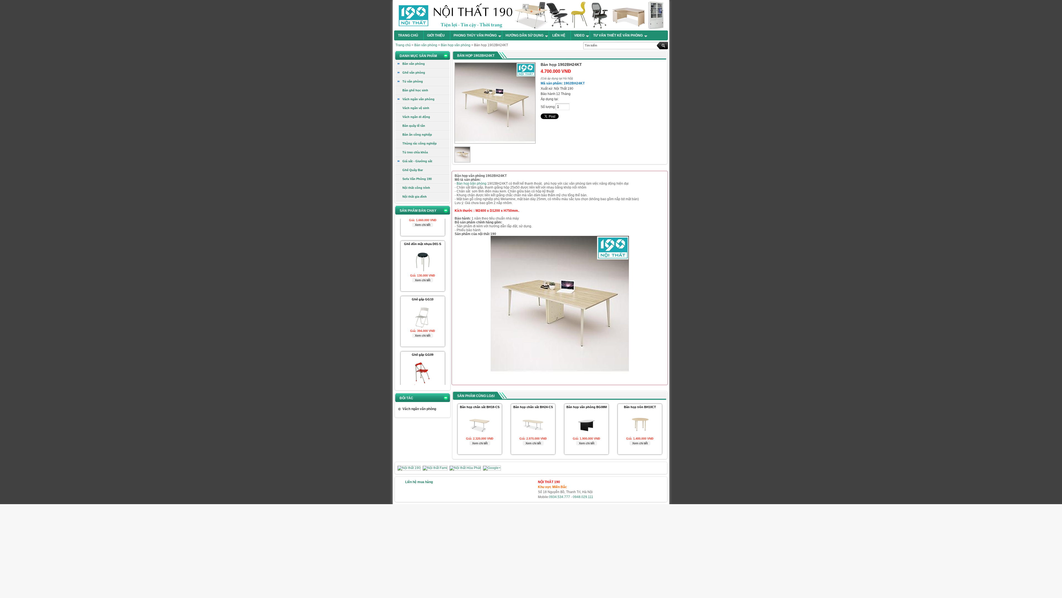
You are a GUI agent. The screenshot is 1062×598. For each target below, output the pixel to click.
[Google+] (491, 468)
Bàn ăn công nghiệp (417, 134)
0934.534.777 (559, 497)
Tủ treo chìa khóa (415, 152)
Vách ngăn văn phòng (418, 99)
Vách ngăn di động (416, 116)
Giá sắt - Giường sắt (417, 161)
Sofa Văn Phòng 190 (417, 179)
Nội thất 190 (531, 15)
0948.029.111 (583, 497)
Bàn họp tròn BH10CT (640, 407)
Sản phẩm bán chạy (418, 211)
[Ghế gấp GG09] (423, 363)
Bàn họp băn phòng (471, 183)
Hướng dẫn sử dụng (524, 35)
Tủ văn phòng (412, 81)
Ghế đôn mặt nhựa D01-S (422, 224)
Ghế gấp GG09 (422, 335)
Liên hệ (558, 35)
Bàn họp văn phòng (455, 45)
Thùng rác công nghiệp (419, 143)
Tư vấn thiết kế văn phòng (618, 35)
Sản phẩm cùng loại (475, 396)
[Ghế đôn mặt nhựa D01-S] (423, 252)
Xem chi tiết (422, 260)
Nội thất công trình (416, 187)
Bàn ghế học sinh (415, 90)
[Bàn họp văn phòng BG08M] (587, 435)
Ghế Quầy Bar (412, 170)
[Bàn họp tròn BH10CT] (640, 435)
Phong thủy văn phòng (475, 35)
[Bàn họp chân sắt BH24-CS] (533, 435)
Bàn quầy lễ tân (413, 125)
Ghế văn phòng (413, 72)
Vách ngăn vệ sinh (415, 108)
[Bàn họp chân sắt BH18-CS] (480, 435)
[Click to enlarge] (462, 154)
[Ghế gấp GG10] (423, 308)
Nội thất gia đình (414, 196)
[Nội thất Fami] (435, 468)
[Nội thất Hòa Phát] (465, 468)
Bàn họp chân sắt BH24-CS (533, 407)
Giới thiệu (436, 35)
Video (579, 35)
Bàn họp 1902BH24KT (475, 56)
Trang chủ (408, 35)
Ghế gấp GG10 (422, 280)
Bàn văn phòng (425, 45)
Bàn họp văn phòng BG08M (586, 407)
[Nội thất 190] (409, 468)
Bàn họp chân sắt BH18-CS (479, 407)
